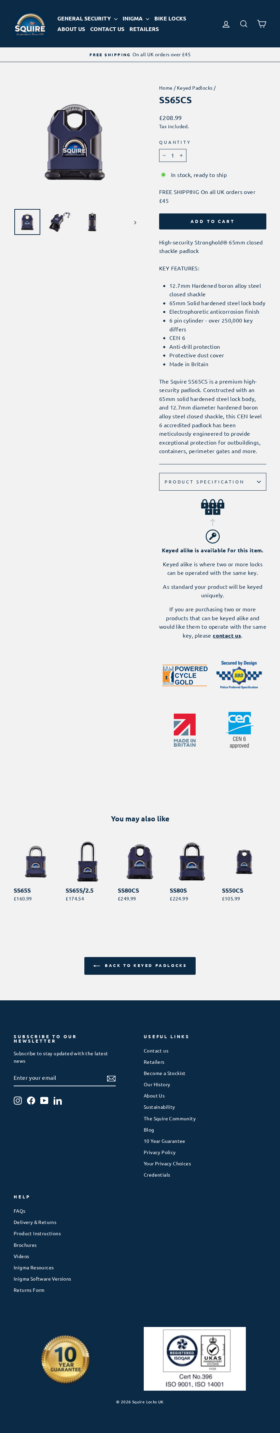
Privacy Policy (160, 1152)
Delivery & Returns (35, 1222)
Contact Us (107, 28)
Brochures (25, 1245)
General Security (84, 18)
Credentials (157, 1174)
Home (166, 88)
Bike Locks (170, 18)
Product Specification (204, 481)
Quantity (175, 142)
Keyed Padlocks (195, 88)
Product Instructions (37, 1233)
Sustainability (159, 1107)
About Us (71, 28)
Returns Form (29, 1290)
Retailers (144, 28)
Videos (21, 1256)
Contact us (156, 1050)
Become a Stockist (165, 1073)
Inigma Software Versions (42, 1278)
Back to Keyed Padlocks (145, 965)
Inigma (133, 18)
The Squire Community (170, 1118)
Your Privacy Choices (167, 1163)
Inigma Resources (34, 1267)
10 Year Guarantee (164, 1141)
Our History (157, 1084)
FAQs (20, 1211)
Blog (149, 1129)
